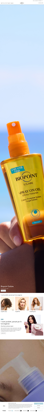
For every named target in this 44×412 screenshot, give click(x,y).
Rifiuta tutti (38, 407)
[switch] (21, 410)
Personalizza (38, 405)
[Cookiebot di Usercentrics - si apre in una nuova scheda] (4, 410)
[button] (2, 3)
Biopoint (22, 3)
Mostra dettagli (40, 410)
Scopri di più (3, 290)
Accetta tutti (38, 403)
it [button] (42, 0)
